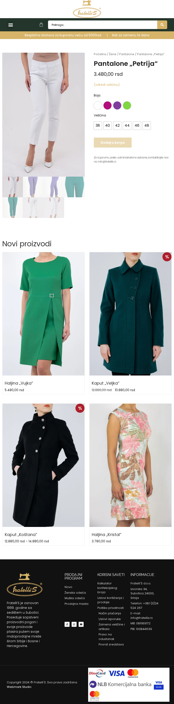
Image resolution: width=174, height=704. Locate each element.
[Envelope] (81, 624)
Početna (100, 54)
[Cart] (41, 24)
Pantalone (126, 54)
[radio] (98, 105)
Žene (112, 54)
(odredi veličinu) (107, 84)
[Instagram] (74, 624)
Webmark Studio (19, 687)
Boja (97, 95)
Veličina (100, 115)
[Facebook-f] (67, 624)
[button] (10, 25)
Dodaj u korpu (113, 142)
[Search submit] (162, 24)
